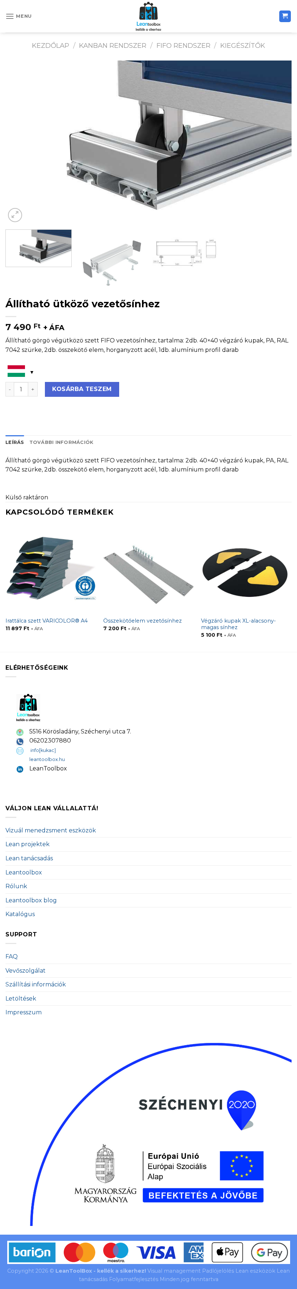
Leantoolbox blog (31, 900)
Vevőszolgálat (25, 970)
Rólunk (16, 886)
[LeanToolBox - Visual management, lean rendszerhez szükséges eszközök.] (148, 16)
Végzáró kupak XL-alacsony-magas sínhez (238, 624)
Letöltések (20, 998)
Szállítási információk (35, 984)
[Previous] (20, 142)
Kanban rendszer (112, 45)
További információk (61, 442)
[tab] (14, 442)
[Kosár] (285, 16)
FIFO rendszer (183, 45)
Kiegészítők (242, 45)
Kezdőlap (50, 45)
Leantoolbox (23, 872)
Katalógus (20, 914)
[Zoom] (15, 215)
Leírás (14, 442)
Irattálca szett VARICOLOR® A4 (46, 621)
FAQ (11, 956)
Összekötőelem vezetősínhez (142, 621)
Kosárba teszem (82, 389)
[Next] (276, 142)
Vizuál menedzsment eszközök (50, 830)
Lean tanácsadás (29, 858)
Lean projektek (27, 844)
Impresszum (23, 1012)
